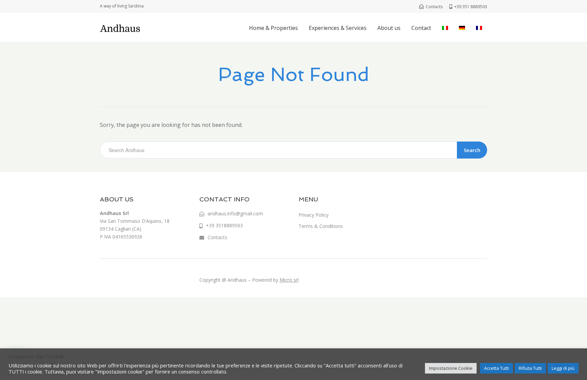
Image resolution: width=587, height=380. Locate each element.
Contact (421, 28)
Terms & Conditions (321, 226)
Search (472, 150)
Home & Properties (273, 28)
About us (389, 28)
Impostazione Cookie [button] (451, 368)
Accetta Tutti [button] (496, 368)
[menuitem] (445, 27)
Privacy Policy (313, 215)
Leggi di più (563, 368)
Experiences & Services (338, 28)
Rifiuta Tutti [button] (530, 368)
